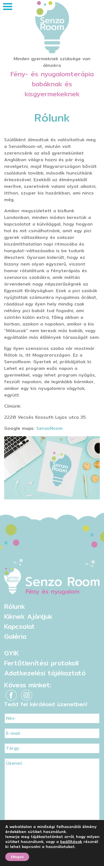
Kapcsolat (19, 626)
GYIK (11, 653)
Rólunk (14, 606)
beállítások (71, 841)
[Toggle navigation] (7, 6)
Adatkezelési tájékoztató (45, 673)
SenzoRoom (49, 428)
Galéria (15, 636)
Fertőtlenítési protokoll (41, 663)
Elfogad (17, 856)
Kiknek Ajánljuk (28, 616)
